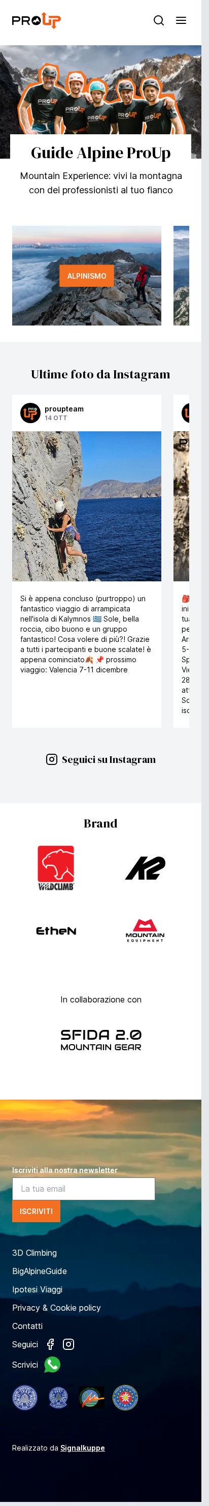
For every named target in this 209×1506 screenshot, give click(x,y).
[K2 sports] (145, 868)
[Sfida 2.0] (101, 1040)
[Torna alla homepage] (36, 20)
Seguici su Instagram (109, 759)
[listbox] (100, 102)
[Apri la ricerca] (159, 20)
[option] (100, 102)
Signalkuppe (82, 1447)
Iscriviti (36, 1211)
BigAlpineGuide (39, 1271)
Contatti (27, 1326)
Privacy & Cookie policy (56, 1308)
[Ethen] (56, 931)
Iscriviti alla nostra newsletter (65, 1170)
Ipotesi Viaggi (37, 1289)
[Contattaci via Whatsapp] (52, 1364)
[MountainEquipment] (145, 930)
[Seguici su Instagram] (68, 1344)
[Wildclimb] (56, 868)
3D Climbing (34, 1253)
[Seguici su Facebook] (50, 1344)
